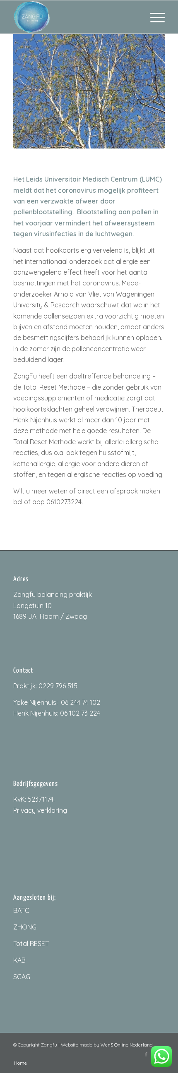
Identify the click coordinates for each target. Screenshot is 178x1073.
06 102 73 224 (80, 713)
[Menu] (153, 17)
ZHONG (24, 927)
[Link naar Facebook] (146, 1054)
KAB (19, 960)
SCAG (21, 976)
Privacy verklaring (40, 810)
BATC (21, 910)
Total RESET (31, 943)
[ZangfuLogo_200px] (73, 17)
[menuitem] (153, 17)
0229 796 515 (57, 686)
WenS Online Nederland (127, 1045)
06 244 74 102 (80, 702)
